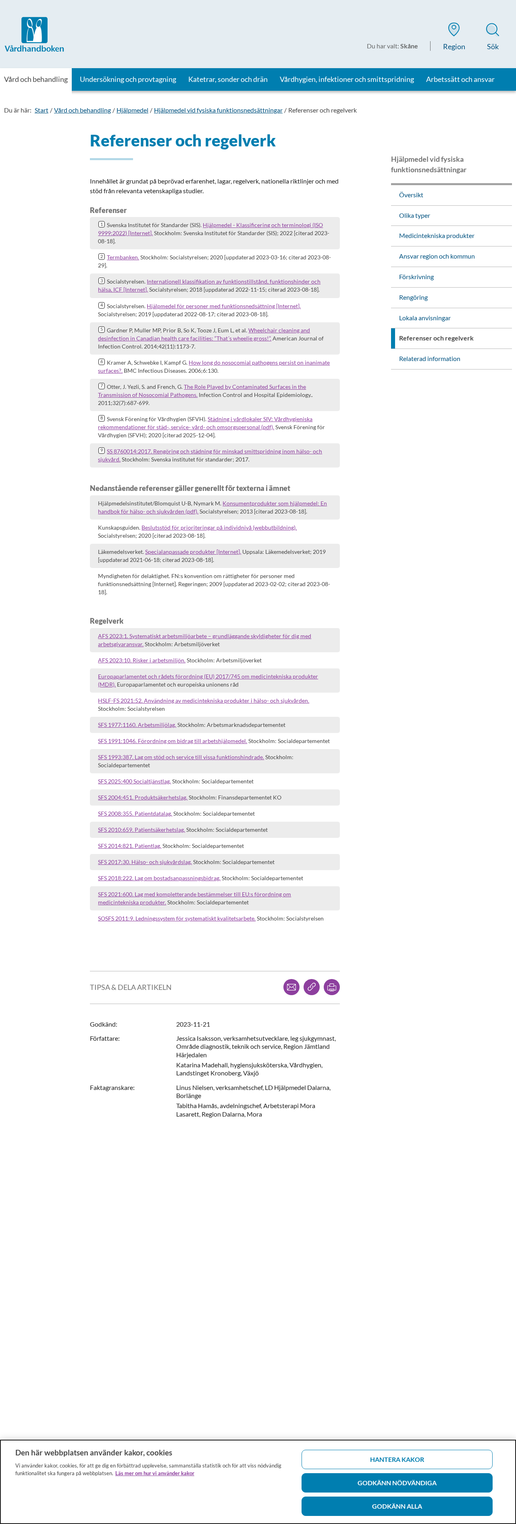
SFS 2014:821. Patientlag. (129, 845)
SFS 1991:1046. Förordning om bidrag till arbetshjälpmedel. (172, 740)
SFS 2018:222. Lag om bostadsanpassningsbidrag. (159, 878)
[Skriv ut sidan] (332, 987)
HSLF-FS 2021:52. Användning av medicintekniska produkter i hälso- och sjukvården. (203, 700)
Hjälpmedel (132, 110)
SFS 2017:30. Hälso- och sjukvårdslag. (145, 861)
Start (41, 110)
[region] (258, 1482)
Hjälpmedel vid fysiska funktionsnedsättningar (218, 110)
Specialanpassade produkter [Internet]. (193, 551)
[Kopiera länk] (312, 987)
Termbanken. (123, 257)
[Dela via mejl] (291, 987)
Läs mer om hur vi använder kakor (154, 1473)
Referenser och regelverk (322, 110)
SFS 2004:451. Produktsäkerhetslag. (142, 797)
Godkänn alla (397, 1506)
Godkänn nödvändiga (397, 1482)
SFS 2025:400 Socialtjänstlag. (134, 781)
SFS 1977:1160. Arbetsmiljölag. (137, 724)
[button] (454, 38)
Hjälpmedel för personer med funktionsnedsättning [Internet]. (224, 306)
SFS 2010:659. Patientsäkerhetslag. (141, 829)
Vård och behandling (82, 110)
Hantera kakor (397, 1459)
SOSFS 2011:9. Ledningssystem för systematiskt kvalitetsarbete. (177, 918)
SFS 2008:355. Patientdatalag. (135, 813)
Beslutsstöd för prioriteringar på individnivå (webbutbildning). (219, 527)
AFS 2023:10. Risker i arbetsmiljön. (141, 660)
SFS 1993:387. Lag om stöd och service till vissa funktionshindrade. (181, 757)
